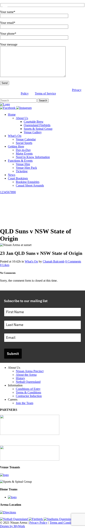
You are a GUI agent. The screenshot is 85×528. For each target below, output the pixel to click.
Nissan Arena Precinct (29, 371)
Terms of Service (45, 93)
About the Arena (26, 374)
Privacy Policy (38, 522)
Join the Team (24, 403)
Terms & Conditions (28, 392)
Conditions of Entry (28, 389)
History (20, 378)
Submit (13, 353)
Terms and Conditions (63, 522)
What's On (31, 261)
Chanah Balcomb (53, 261)
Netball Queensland (28, 381)
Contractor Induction (29, 396)
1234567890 (8, 192)
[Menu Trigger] (5, 5)
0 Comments (73, 261)
